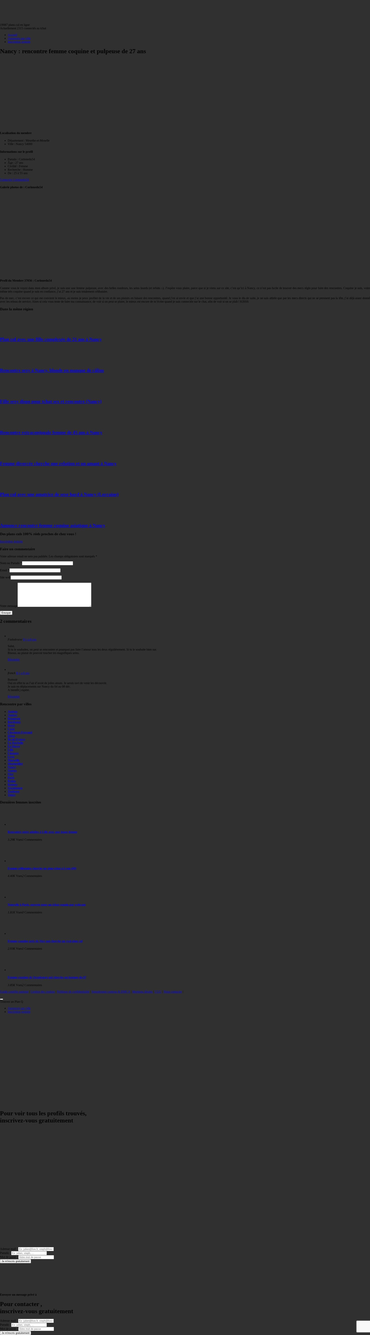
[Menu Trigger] (1, 999)
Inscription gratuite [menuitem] (19, 1011)
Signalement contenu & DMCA (111, 991)
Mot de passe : (9, 1257)
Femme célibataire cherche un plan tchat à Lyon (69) (42, 868)
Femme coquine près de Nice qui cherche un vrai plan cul (45, 941)
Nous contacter (173, 991)
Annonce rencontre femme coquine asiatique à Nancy (52, 525)
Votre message (9, 606)
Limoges (13, 753)
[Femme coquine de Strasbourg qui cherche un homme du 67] (23, 969)
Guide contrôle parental (14, 991)
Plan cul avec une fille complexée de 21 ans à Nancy (51, 339)
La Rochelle (15, 742)
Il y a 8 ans (29, 639)
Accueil (12, 34)
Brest (11, 725)
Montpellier (15, 763)
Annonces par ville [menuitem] (19, 1008)
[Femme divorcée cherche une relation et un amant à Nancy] (15, 455)
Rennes (12, 784)
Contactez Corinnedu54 (14, 179)
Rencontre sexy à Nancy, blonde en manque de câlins (52, 370)
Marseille (14, 760)
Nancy (12, 767)
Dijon (11, 736)
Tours (11, 795)
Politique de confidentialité (73, 991)
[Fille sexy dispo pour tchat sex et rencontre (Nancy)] (15, 393)
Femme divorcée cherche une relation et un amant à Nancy (58, 463)
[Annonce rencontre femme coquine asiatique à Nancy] (15, 517)
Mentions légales (142, 991)
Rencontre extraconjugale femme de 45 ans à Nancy (51, 432)
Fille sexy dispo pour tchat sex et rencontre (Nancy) (51, 401)
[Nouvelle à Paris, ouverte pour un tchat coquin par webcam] (23, 897)
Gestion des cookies (43, 991)
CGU (158, 991)
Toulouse (13, 791)
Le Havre (14, 746)
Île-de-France (16, 739)
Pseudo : (5, 1253)
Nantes (12, 770)
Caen (11, 729)
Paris (11, 777)
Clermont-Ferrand (20, 732)
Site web (5, 577)
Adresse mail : (8, 1249)
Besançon (14, 718)
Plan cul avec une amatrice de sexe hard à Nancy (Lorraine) (59, 494)
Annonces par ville (19, 38)
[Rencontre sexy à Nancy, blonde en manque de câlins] (15, 362)
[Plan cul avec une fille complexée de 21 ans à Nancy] (15, 331)
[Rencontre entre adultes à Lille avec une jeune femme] (23, 824)
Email (3, 570)
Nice (10, 774)
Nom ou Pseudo (10, 563)
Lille (10, 749)
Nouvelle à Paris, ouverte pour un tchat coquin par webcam (47, 904)
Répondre (14, 659)
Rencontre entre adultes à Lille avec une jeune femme (42, 832)
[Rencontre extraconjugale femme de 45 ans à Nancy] (15, 424)
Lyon (11, 756)
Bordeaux (14, 722)
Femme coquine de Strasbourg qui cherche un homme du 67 (47, 977)
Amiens (13, 711)
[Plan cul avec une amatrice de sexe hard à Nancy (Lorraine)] (15, 486)
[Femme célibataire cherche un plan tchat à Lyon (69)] (23, 860)
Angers (12, 715)
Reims (12, 781)
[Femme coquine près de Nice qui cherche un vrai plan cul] (23, 933)
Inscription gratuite (19, 41)
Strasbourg (15, 788)
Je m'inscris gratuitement (15, 1261)
